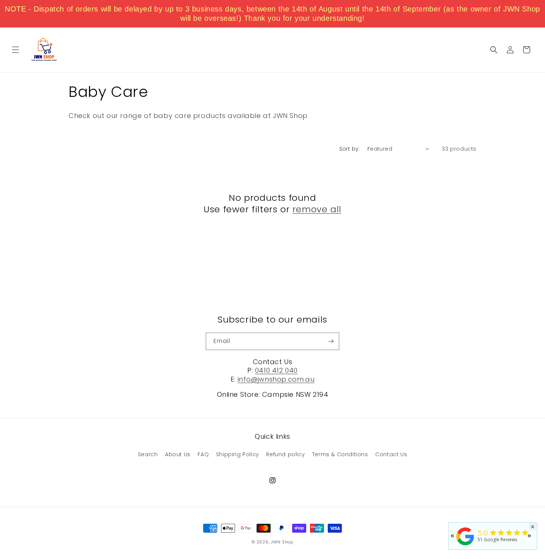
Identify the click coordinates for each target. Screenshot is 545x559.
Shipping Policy (237, 454)
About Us (178, 454)
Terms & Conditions (340, 454)
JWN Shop (282, 542)
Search (148, 454)
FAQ (203, 454)
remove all (317, 209)
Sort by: (349, 149)
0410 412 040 (276, 370)
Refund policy (285, 454)
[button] (15, 50)
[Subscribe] (331, 341)
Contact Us (391, 454)
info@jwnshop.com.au (276, 379)
